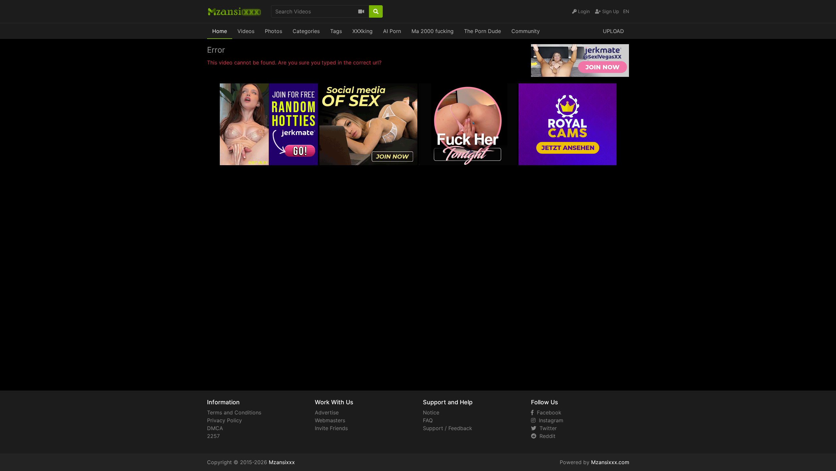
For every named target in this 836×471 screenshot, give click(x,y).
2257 (213, 436)
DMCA (215, 428)
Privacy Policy (224, 420)
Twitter (546, 428)
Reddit (545, 436)
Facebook (547, 412)
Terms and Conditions (234, 412)
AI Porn (392, 31)
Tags (336, 31)
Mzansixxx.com (610, 462)
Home (219, 31)
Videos (245, 31)
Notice (431, 412)
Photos (273, 31)
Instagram (549, 420)
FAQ (428, 420)
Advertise (327, 412)
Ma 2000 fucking (432, 31)
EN (626, 11)
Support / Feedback (447, 428)
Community (525, 31)
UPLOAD (613, 31)
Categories (306, 31)
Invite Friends (331, 428)
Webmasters (330, 420)
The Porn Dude (482, 31)
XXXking (362, 31)
